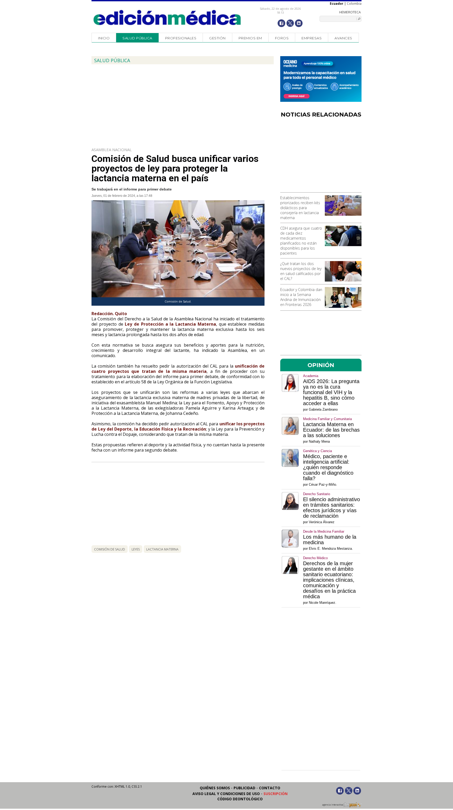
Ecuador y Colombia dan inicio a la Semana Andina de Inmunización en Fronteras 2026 (301, 297)
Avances (343, 38)
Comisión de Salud (109, 549)
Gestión (217, 38)
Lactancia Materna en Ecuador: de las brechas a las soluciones (331, 430)
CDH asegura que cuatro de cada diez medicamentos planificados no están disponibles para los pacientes (301, 241)
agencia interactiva (333, 804)
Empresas (311, 38)
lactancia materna (162, 549)
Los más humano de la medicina (329, 539)
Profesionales (181, 38)
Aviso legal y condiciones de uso (226, 793)
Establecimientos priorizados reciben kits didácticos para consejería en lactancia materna (300, 207)
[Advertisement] (321, 157)
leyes (136, 549)
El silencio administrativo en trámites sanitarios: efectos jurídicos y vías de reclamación (331, 508)
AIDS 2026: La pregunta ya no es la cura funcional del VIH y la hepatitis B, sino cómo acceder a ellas (331, 392)
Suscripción (275, 793)
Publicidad (244, 787)
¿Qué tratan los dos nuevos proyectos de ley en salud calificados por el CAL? (300, 271)
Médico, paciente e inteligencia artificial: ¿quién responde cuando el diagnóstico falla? (328, 467)
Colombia (354, 3)
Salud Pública (137, 38)
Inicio (104, 38)
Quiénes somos (215, 787)
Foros (282, 38)
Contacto (269, 787)
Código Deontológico (240, 798)
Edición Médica (167, 18)
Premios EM (250, 38)
